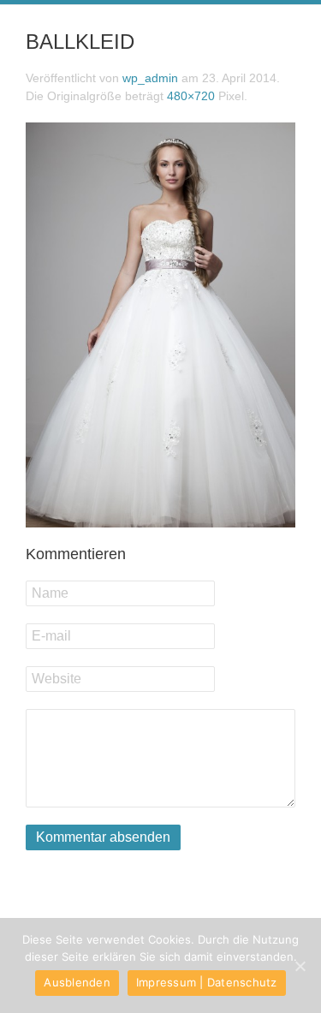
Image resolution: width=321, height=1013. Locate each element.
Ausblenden (77, 982)
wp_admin (150, 78)
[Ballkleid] (160, 323)
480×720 (191, 96)
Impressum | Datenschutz (206, 982)
